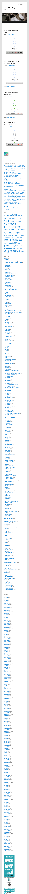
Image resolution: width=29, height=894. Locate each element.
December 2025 (7, 607)
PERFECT (7, 468)
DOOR (6, 315)
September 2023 (7, 646)
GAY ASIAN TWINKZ (9, 578)
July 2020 (6, 700)
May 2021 (6, 685)
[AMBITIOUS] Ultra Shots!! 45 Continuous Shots (12, 62)
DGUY (6, 529)
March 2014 (6, 808)
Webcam (5, 579)
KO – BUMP (7, 377)
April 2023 (6, 653)
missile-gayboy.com (9, 454)
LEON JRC (7, 426)
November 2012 (7, 830)
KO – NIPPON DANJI (9, 399)
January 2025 (6, 623)
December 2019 (7, 709)
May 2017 (6, 754)
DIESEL (6, 309)
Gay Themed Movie (8, 522)
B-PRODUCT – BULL (9, 275)
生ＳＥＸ (11, 251)
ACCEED (7, 263)
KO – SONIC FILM (9, 409)
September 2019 (7, 714)
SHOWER (7, 548)
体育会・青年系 (9, 240)
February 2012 (7, 843)
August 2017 (6, 749)
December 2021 (7, 675)
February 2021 (7, 690)
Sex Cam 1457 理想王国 (8, 188)
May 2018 (6, 737)
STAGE (6, 551)
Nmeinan (7, 457)
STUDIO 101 (7, 495)
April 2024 (6, 636)
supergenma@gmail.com (8, 158)
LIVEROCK (7, 427)
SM (18, 215)
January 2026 (6, 606)
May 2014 (6, 805)
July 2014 (6, 802)
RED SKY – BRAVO (9, 477)
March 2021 (6, 688)
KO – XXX (7, 420)
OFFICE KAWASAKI (9, 460)
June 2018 (6, 735)
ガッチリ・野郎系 (17, 221)
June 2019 (6, 718)
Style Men (7, 568)
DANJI (6, 302)
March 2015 (6, 791)
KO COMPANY (8, 421)
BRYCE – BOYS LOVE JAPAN (11, 289)
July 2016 (6, 768)
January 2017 (6, 759)
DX (5, 320)
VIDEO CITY (7, 507)
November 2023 (7, 643)
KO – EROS (7, 380)
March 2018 (6, 739)
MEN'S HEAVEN (8, 447)
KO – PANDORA (8, 401)
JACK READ (7, 362)
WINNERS (7, 508)
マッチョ (21, 235)
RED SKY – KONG (9, 478)
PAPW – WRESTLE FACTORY (11, 467)
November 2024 (7, 626)
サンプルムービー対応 (13, 226)
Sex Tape (5, 571)
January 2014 (6, 810)
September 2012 (7, 833)
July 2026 (6, 597)
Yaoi (5, 591)
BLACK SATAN (8, 283)
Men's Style (7, 448)
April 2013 (6, 823)
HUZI (6, 353)
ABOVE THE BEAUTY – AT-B (11, 261)
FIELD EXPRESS (8, 326)
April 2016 (6, 772)
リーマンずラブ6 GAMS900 (9, 170)
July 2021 (6, 682)
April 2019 (6, 721)
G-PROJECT (7, 332)
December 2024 (7, 624)
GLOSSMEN (7, 345)
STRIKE (6, 494)
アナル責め (10, 218)
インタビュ (14, 218)
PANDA (6, 464)
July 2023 (6, 648)
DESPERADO (8, 308)
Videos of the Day (7, 189)
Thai (5, 574)
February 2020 (7, 707)
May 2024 (6, 634)
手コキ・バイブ (10, 245)
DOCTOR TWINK (8, 576)
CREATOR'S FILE (8, 296)
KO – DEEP (7, 379)
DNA (6, 525)
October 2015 (6, 781)
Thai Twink (7, 500)
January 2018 (6, 742)
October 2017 (6, 746)
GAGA (6, 537)
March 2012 (6, 842)
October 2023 (6, 644)
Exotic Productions (9, 323)
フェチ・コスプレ (8, 235)
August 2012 (6, 835)
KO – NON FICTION (9, 400)
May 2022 (6, 668)
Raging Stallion (8, 588)
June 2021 (6, 684)
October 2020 (6, 695)
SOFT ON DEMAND (9, 492)
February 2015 (7, 792)
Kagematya (7, 369)
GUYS (6, 349)
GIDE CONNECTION (9, 343)
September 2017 (7, 748)
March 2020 (6, 705)
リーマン (12, 237)
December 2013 (7, 812)
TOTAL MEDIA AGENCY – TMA (11, 501)
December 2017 (7, 744)
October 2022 (6, 661)
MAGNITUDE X (8, 430)
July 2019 (6, 717)
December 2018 (7, 727)
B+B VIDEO (7, 272)
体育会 (20, 237)
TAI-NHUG (7, 556)
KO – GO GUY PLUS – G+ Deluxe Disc (13, 387)
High (6, 566)
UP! (6, 561)
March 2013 (6, 825)
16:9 (4, 215)
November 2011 (7, 847)
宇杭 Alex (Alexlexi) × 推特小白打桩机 (11, 175)
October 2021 (6, 678)
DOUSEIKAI (7, 318)
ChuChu (7, 293)
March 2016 (6, 774)
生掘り (6, 251)
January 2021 (6, 691)
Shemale (7, 488)
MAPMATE (7, 437)
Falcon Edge (7, 583)
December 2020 (7, 692)
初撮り (10, 243)
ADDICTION (7, 265)
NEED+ (6, 547)
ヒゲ (20, 233)
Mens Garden (8, 450)
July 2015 (6, 785)
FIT (6, 534)
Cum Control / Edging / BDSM (10, 521)
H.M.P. (6, 350)
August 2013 (6, 818)
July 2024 (6, 631)
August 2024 (6, 630)
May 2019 (6, 719)
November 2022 (7, 660)
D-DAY (6, 299)
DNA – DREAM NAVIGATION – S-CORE (13, 312)
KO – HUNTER (8, 390)
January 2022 (6, 674)
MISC (6, 453)
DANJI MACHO (8, 303)
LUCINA (6, 428)
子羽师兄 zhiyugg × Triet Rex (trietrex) (11, 202)
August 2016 (6, 766)
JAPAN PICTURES (9, 363)
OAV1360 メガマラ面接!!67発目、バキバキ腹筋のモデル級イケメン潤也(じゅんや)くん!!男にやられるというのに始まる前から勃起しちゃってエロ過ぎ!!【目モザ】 (14, 192)
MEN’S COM (7, 451)
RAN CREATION (8, 474)
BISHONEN (7, 282)
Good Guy (7, 565)
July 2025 (6, 614)
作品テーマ (6, 243)
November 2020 (7, 694)
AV (5, 271)
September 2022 (7, 663)
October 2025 (6, 610)
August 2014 (6, 801)
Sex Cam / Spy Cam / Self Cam (10, 569)
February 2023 (7, 655)
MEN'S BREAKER (8, 444)
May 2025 (6, 617)
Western (5, 581)
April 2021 (6, 687)
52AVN (6, 259)
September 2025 (7, 611)
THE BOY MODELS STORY (10, 558)
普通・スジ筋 (19, 246)
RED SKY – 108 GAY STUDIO (11, 475)
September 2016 (7, 765)
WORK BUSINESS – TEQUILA (11, 510)
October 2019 (6, 712)
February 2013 (7, 826)
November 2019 (7, 711)
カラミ (7, 220)
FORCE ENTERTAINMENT (10, 328)
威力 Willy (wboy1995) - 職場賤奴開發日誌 (12, 173)
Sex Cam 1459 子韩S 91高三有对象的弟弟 (12, 183)
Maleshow (7, 433)
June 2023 (6, 650)
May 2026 (6, 600)
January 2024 (6, 640)
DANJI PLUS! (8, 305)
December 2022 (7, 658)
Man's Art (7, 436)
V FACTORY (7, 504)
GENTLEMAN (8, 538)
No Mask (7, 458)
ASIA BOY (7, 575)
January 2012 (6, 845)
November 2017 (7, 745)
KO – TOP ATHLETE (9, 414)
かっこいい (21, 215)
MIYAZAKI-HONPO (9, 455)
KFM (6, 542)
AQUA (6, 268)
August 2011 (6, 852)
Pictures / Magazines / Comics (10, 562)
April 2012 (6, 840)
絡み (6, 253)
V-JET (6, 505)
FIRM (6, 531)
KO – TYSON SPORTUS (10, 417)
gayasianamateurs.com (10, 337)
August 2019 (6, 715)
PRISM (6, 471)
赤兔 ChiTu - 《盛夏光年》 (9, 172)
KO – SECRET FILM (9, 406)
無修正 (14, 248)
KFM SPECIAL (8, 544)
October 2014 (6, 798)
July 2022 (6, 665)
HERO (6, 539)
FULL (6, 535)
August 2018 (6, 732)
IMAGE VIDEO (8, 356)
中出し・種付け (16, 237)
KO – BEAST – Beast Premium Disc (12, 373)
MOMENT (7, 545)
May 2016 (6, 771)
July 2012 (6, 836)
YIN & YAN (7, 515)
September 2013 (7, 816)
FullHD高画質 (11, 215)
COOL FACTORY (8, 295)
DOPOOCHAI (8, 316)
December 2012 (7, 829)
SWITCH (7, 498)
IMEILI (6, 357)
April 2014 (6, 806)
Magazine (6, 524)
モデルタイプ (7, 237)
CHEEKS (7, 291)
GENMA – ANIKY (8, 340)
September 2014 (7, 799)
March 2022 (6, 671)
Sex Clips (7, 485)
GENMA (6, 339)
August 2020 (6, 698)
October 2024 (6, 627)
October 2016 (6, 764)
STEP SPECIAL (8, 555)
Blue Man (7, 564)
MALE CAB (7, 431)
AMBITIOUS (9, 55)
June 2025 (6, 616)
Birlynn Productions (9, 281)
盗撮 (23, 251)
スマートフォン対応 (17, 229)
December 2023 (7, 641)
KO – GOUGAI (8, 389)
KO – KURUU (7, 394)
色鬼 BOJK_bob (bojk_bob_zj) (10, 180)
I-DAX (6, 355)
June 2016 (6, 769)
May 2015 (6, 788)
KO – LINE (7, 396)
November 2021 (7, 677)
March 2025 (6, 620)
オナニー (20, 218)
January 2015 (6, 793)
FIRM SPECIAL (8, 532)
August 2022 (6, 664)
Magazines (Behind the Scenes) (10, 527)
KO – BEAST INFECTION (10, 374)
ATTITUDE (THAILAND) (8, 518)
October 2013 (6, 815)
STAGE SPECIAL (8, 552)
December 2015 (7, 778)
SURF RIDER (8, 497)
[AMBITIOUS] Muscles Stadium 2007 (10, 124)
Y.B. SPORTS (8, 514)
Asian (13, 55)
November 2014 (7, 796)
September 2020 (7, 697)
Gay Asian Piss (8, 336)
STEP (6, 554)
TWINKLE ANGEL (8, 502)
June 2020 (6, 701)
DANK (6, 306)
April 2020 (6, 704)
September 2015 (7, 782)
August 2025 (6, 613)
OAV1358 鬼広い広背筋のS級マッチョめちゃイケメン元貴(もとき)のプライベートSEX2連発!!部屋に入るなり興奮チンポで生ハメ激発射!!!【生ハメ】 (14, 196)
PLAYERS (7, 470)
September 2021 (7, 680)
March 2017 (6, 756)
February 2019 (7, 724)
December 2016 (7, 761)
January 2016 (6, 776)
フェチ (24, 233)
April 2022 (6, 670)
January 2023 (6, 657)
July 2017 (6, 751)
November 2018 (7, 728)
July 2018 (6, 734)
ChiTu (6, 292)
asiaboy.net (7, 269)
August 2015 (6, 783)
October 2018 (6, 729)
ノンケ (16, 232)
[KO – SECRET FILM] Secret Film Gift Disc (14, 517)
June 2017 (6, 752)
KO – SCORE (8, 404)
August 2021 (6, 681)
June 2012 (6, 837)
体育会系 (18, 240)
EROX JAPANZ (8, 322)
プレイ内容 (14, 235)
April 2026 (6, 601)
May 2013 (6, 822)
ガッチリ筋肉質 (10, 224)
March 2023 (6, 654)
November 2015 (7, 779)
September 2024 (7, 628)
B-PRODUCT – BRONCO (10, 273)
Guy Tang (7, 347)
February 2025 (7, 621)
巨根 (14, 242)
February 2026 (7, 604)
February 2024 (7, 638)
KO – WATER (7, 419)
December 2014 (7, 795)
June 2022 (6, 667)
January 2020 (6, 708)
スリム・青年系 (8, 233)
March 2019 (6, 722)
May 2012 (6, 839)
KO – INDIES (7, 392)
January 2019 (6, 725)
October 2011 (6, 849)
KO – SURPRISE (8, 411)
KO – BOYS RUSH (9, 376)
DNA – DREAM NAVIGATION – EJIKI (12, 310)
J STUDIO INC (8, 360)
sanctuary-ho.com (9, 484)
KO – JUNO (7, 393)
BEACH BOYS (8, 279)
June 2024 (6, 633)
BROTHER (7, 288)
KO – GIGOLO (8, 383)
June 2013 (6, 820)
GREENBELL (8, 346)
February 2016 (7, 775)
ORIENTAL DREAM (9, 461)
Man (6, 434)
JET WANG (7, 364)
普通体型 (7, 248)
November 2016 (7, 762)
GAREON (7, 333)
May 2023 (6, 651)
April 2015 (6, 789)
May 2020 (6, 702)
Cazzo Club (7, 582)
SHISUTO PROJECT (9, 490)
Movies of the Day (9, 586)
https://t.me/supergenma (8, 160)
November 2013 (7, 813)
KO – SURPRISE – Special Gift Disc (12, 413)
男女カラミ (18, 251)
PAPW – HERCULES (9, 465)
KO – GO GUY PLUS (9, 386)
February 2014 (7, 809)
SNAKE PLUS (8, 549)
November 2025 (7, 609)
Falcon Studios (8, 585)
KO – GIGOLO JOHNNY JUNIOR (11, 384)
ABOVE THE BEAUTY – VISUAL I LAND (13, 262)
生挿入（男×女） (20, 248)
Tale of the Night (10, 8)
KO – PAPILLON (8, 403)
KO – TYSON (7, 416)
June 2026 (6, 599)
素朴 (4, 253)
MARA (6, 438)
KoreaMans (7, 423)
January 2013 (6, 828)
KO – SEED (7, 407)
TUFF (6, 559)
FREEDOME (7, 330)
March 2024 (6, 637)
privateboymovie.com (9, 473)
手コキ (18, 243)
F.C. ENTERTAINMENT (10, 325)
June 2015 (6, 786)
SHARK (6, 487)
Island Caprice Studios (10, 359)
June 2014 (6, 803)
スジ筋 (6, 229)
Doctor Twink (8, 313)
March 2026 (6, 603)
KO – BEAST (7, 372)
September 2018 (7, 731)
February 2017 (7, 758)
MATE (6, 441)
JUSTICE (7, 367)
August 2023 (6, 647)
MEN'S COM (7, 446)
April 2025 (6, 618)
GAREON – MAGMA (9, 335)
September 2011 (7, 850)
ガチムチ (12, 221)
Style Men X (6, 572)
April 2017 (6, 755)
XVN (6, 512)
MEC (6, 443)
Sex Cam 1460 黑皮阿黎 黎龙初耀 (10, 182)
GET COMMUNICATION (10, 342)
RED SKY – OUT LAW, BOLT (11, 480)
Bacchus (7, 278)
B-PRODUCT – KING (9, 276)
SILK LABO (7, 491)
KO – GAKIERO (8, 382)
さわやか (5, 218)
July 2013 (6, 819)
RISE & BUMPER (8, 481)
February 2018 (7, 741)
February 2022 (7, 673)
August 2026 (6, 596)
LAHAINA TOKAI (8, 424)
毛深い (11, 248)
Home (5, 21)
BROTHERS (6, 520)
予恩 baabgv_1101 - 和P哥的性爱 (10, 176)
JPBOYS (7, 366)
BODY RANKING (8, 286)
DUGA (6, 319)
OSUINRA (7, 463)
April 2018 (6, 738)
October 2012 (6, 832)
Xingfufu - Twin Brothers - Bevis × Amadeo (13, 203)
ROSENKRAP (8, 483)
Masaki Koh (7, 440)
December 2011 (7, 846)
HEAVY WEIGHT (8, 352)
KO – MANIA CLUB (9, 397)
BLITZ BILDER (8, 285)
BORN (6, 528)
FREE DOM (7, 329)
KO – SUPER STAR (9, 410)
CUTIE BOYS (8, 298)
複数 (8, 253)
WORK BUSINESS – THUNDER (11, 511)
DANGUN (7, 301)
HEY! (6, 541)
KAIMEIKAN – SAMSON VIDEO (11, 370)
